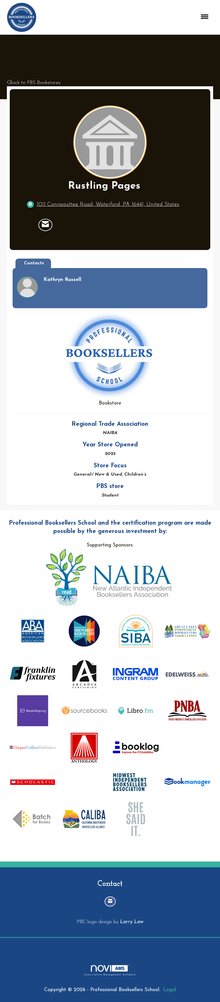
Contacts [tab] (34, 263)
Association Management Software (110, 974)
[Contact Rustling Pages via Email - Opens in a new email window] (45, 225)
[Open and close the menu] (126, 17)
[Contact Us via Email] (110, 901)
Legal (169, 989)
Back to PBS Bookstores (34, 82)
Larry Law (132, 921)
